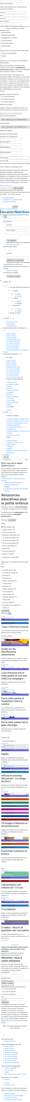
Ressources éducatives (12, 485)
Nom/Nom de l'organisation (8, 134)
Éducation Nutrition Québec (13, 482)
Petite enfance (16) (9, 527)
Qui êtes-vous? (6, 978)
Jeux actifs (10, 398)
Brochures (10, 388)
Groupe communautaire (9, 53)
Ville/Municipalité (5, 152)
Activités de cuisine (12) (10, 573)
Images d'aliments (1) (9, 589)
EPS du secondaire (7, 43)
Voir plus (14, 945)
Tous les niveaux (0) (9, 551)
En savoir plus (8, 617)
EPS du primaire (7, 40)
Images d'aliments (12, 396)
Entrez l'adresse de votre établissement (14, 119)
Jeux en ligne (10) (8, 594)
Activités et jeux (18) (9, 570)
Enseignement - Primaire (9, 38)
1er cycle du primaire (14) (11, 538)
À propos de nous (12, 322)
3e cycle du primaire (8, 102)
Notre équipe (11, 324)
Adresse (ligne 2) (5, 147)
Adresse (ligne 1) (5, 142)
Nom (1, 15)
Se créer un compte (13, 276)
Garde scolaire (6, 46)
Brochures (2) (7, 578)
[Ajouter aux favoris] (3, 617)
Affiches (9, 386)
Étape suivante (18, 188)
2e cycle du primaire (8, 99)
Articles (7, 1083)
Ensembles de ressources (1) (12, 605)
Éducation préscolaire (8, 35)
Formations (6, 454)
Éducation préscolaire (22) (11, 535)
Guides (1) (6, 608)
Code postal (4, 158)
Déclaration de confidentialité (12, 199)
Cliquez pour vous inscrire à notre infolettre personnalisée (14, 62)
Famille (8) (6, 548)
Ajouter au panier (7, 643)
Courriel (2, 18)
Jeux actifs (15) (7, 591)
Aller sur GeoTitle (6, 478)
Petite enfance (6, 32)
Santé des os (11, 452)
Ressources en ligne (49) (10, 557)
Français (19, 296)
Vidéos (9, 404)
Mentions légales (8, 197)
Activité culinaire (12, 440)
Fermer (15, 206)
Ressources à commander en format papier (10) (14, 563)
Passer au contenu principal (8, 209)
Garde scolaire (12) (9, 529)
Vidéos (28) (6, 600)
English (19, 294)
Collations (10, 446)
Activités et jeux (12, 382)
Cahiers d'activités (12, 390)
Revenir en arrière (6, 188)
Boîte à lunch (11, 444)
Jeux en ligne (11, 400)
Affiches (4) (6, 575)
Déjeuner (9, 448)
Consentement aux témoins (13, 1099)
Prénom (2, 12)
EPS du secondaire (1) (10, 546)
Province (3, 161)
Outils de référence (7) (10, 597)
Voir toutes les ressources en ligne (15, 1074)
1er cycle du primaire (8, 96)
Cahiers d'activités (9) (10, 581)
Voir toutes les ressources (15, 377)
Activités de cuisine (13, 384)
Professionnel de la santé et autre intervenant (14, 50)
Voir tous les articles (13, 435)
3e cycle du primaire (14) (10, 543)
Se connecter (11, 240)
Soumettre (11, 520)
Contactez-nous (10, 1085)
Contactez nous (12, 326)
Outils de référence (13, 402)
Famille (4, 56)
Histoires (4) (7, 586)
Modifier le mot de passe (15, 260)
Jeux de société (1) (9, 602)
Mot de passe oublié (13, 244)
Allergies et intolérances (14, 442)
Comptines (10, 392)
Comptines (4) (7, 583)
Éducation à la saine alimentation (17, 450)
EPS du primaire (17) (9, 532)
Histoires (9, 394)
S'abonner (5, 1002)
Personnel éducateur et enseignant (17, 350)
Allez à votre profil (6, 185)
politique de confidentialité (13, 1020)
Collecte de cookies (9, 201)
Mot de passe (4, 21)
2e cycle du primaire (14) (10, 540)
